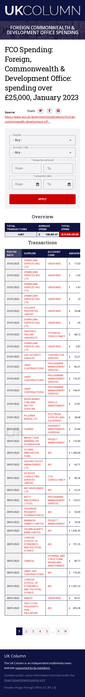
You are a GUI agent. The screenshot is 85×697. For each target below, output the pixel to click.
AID (50, 452)
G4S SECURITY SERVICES (32, 356)
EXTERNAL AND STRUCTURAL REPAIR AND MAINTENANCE (56, 560)
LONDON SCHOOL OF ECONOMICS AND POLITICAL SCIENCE (33, 544)
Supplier (30, 253)
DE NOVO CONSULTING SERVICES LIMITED (32, 478)
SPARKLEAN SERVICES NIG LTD (32, 263)
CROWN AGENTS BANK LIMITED (33, 530)
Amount (75, 253)
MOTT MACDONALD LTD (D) (31, 500)
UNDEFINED (54, 263)
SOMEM (28, 429)
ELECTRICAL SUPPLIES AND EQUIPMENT (56, 417)
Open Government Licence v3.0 (24, 680)
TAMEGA (29, 560)
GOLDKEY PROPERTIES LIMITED (31, 311)
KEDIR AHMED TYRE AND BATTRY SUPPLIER (32, 403)
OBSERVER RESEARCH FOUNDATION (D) (34, 512)
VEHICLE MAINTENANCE (56, 404)
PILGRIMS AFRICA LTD (30, 417)
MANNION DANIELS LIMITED (34, 522)
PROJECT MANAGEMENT (56, 441)
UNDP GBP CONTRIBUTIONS (34, 572)
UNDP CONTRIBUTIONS (34, 366)
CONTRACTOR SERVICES (56, 356)
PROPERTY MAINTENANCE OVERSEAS (56, 429)
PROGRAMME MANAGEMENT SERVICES (56, 366)
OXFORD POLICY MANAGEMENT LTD (33, 464)
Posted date (13, 253)
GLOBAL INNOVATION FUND (31, 453)
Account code (54, 253)
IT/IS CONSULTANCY (56, 478)
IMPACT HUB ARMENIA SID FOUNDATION (32, 441)
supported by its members (32, 668)
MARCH (28, 598)
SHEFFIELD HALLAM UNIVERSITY (31, 334)
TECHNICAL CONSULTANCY (56, 334)
